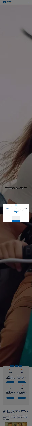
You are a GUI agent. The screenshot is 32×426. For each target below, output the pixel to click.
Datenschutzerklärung (16, 211)
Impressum (16, 212)
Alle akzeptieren (16, 220)
